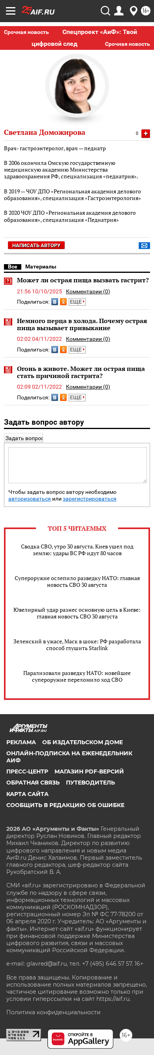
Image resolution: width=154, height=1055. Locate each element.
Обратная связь (33, 782)
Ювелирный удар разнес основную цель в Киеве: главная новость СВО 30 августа (77, 613)
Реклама (21, 742)
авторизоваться (29, 498)
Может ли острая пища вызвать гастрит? (83, 280)
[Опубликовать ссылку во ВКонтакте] (54, 301)
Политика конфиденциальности (53, 1012)
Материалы (40, 266)
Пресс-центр (27, 771)
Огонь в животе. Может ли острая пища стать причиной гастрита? (81, 372)
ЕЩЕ (76, 302)
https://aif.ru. (113, 998)
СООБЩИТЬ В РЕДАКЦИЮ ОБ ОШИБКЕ (65, 805)
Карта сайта (27, 794)
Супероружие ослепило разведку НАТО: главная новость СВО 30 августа (77, 581)
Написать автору (36, 245)
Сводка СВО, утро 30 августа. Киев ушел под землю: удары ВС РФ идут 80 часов (77, 549)
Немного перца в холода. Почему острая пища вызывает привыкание (82, 324)
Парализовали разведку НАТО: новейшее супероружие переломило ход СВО (77, 676)
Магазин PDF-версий (89, 771)
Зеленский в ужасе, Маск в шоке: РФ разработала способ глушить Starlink (77, 644)
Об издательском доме (82, 742)
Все (12, 266)
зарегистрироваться (89, 498)
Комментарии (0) (88, 291)
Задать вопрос (25, 438)
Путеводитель (90, 782)
